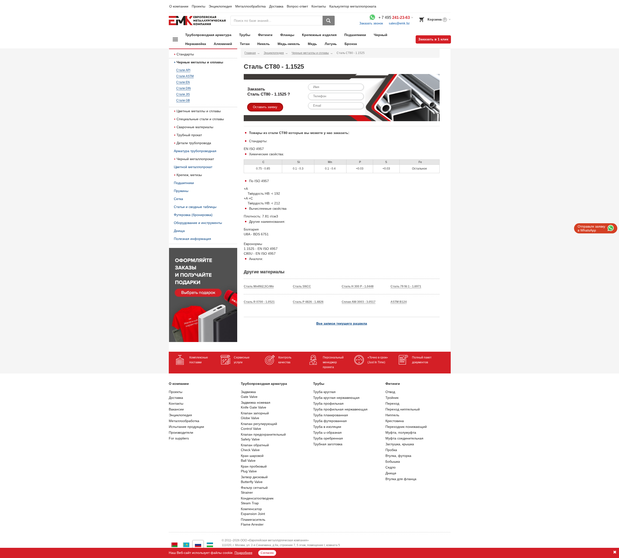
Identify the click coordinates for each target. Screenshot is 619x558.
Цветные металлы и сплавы (199, 111)
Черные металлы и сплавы (200, 62)
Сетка (178, 199)
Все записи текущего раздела (341, 323)
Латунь (331, 44)
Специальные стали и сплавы (200, 119)
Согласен (267, 553)
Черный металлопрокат (195, 159)
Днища (179, 231)
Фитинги (265, 35)
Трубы (244, 35)
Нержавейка (195, 44)
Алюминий (223, 44)
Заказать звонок (371, 23)
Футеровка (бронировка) (193, 215)
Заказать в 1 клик (433, 39)
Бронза (351, 44)
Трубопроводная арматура (208, 35)
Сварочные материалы (195, 127)
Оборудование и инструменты (198, 223)
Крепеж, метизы (189, 175)
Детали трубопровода (194, 143)
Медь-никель (289, 44)
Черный (380, 35)
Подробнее (243, 553)
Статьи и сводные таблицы (195, 207)
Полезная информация (192, 239)
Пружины (181, 191)
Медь (312, 44)
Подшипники (355, 35)
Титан (245, 44)
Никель (263, 44)
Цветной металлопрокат (193, 167)
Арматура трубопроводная (195, 151)
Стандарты (185, 54)
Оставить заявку (265, 107)
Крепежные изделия (319, 35)
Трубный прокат (189, 135)
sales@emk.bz (399, 23)
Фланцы (287, 35)
